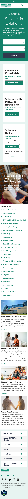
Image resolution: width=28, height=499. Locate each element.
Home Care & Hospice (10, 223)
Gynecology (7, 216)
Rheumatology (8, 268)
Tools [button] (6, 449)
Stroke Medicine (8, 271)
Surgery (6, 275)
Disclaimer (7, 487)
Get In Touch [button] (9, 433)
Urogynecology (8, 285)
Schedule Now (12, 114)
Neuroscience (8, 237)
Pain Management (9, 251)
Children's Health (9, 213)
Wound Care (7, 295)
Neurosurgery (8, 240)
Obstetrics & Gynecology (12, 244)
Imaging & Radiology (10, 227)
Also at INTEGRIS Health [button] (10, 464)
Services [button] (7, 445)
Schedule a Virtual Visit (12, 72)
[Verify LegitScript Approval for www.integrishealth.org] (4, 492)
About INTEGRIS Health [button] (10, 439)
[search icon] (22, 5)
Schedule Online (10, 131)
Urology (5, 288)
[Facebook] (2, 479)
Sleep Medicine (8, 278)
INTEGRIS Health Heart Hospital (14, 220)
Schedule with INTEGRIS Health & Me (13, 102)
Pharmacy (6, 257)
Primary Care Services (11, 264)
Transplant (6, 281)
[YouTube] (18, 479)
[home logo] (5, 5)
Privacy (3, 487)
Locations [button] (7, 454)
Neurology (6, 234)
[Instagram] (14, 479)
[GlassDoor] (10, 479)
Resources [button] (8, 458)
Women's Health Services (12, 292)
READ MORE (4, 329)
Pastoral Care (8, 254)
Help (14, 1)
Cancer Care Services (10, 210)
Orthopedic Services (10, 247)
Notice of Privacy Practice (18, 485)
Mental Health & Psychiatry (12, 230)
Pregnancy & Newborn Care (13, 261)
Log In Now (11, 156)
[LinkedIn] (6, 479)
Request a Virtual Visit (14, 82)
